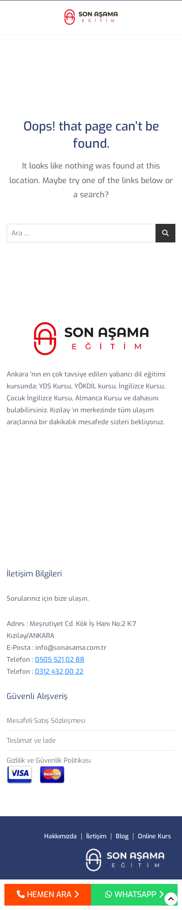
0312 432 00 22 (59, 671)
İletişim (96, 836)
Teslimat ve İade (31, 740)
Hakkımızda (60, 836)
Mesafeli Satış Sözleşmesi (46, 720)
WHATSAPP (135, 894)
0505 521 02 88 (59, 659)
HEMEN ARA (49, 894)
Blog (122, 836)
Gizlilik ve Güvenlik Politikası (49, 760)
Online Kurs (154, 836)
